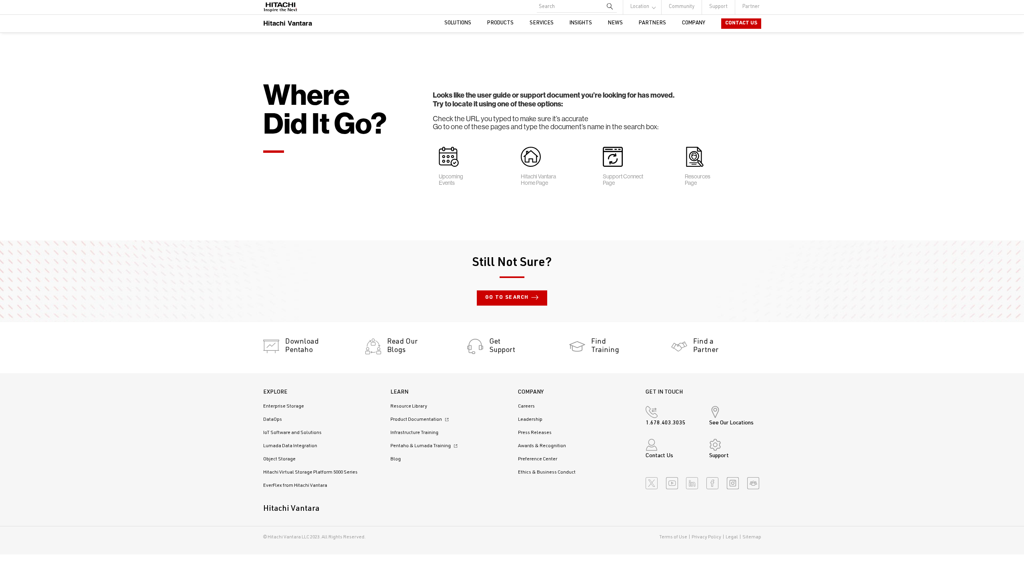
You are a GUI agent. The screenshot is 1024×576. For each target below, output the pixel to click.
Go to (507, 297)
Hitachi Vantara (287, 23)
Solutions (457, 23)
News (615, 23)
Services (542, 23)
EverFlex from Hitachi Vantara (295, 485)
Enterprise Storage (283, 406)
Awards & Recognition (542, 446)
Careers (526, 406)
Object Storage (279, 459)
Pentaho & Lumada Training (421, 446)
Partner (751, 7)
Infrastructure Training (414, 432)
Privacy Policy (706, 537)
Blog (395, 459)
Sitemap (751, 537)
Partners (652, 23)
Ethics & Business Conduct (547, 472)
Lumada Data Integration (290, 446)
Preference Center (537, 459)
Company (693, 23)
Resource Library (408, 406)
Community (681, 7)
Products (500, 23)
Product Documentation (416, 419)
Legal (732, 537)
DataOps (272, 419)
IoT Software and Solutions (292, 432)
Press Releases (535, 432)
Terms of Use (673, 537)
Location (639, 7)
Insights (581, 23)
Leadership (530, 419)
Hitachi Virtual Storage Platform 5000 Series (310, 472)
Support (718, 7)
